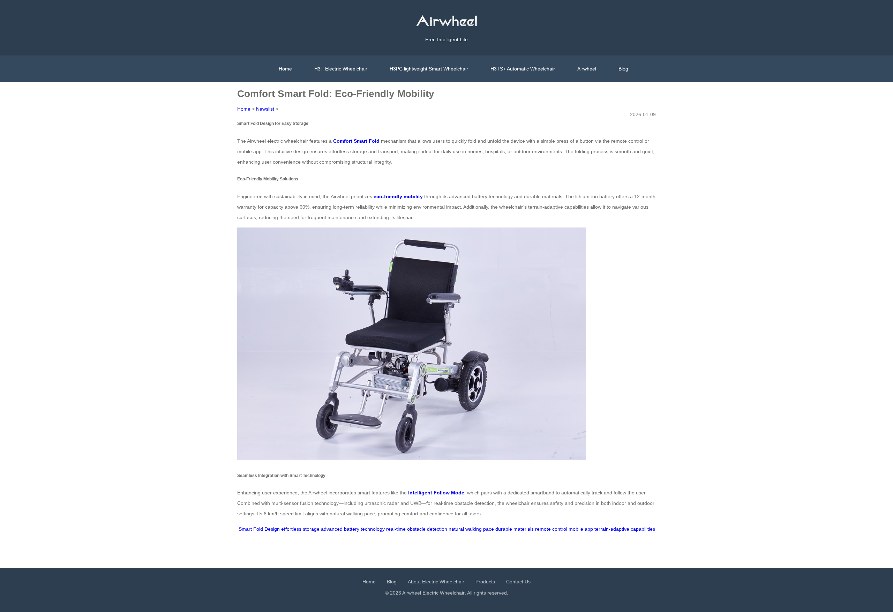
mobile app (581, 529)
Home (285, 69)
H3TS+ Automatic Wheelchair (522, 69)
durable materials (514, 529)
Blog (623, 69)
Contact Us (518, 581)
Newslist (265, 109)
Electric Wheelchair (443, 593)
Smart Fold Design (259, 529)
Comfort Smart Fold (356, 141)
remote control (551, 529)
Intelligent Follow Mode (436, 492)
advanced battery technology (353, 529)
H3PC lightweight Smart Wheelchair (429, 69)
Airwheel (586, 69)
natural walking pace (471, 529)
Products (485, 581)
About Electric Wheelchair (436, 581)
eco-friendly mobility (398, 196)
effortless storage (300, 529)
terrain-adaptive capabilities (624, 529)
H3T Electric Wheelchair (340, 69)
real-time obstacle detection (416, 529)
